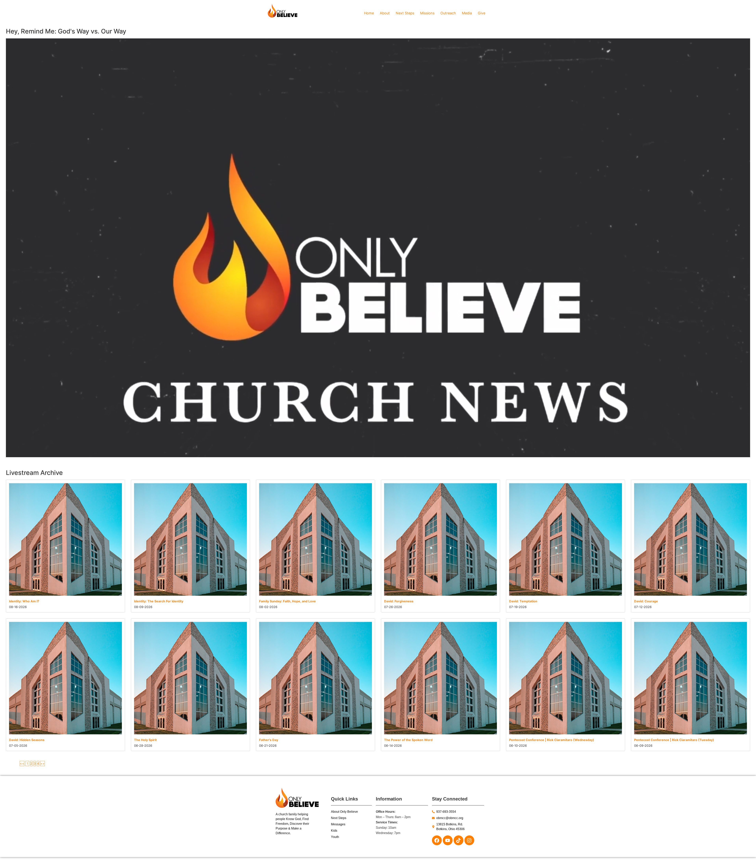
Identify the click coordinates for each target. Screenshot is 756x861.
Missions (427, 13)
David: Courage (646, 601)
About (385, 13)
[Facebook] (437, 840)
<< (22, 763)
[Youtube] (448, 840)
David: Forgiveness (398, 601)
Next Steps (405, 13)
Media (467, 13)
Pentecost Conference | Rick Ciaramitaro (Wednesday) (551, 740)
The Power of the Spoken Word (408, 740)
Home (369, 13)
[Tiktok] (458, 840)
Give (481, 13)
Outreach (448, 13)
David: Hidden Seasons (26, 740)
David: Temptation (523, 601)
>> (42, 763)
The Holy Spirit (145, 740)
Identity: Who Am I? (24, 601)
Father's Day (268, 740)
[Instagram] (469, 840)
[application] (378, 247)
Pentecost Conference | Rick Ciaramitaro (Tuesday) (674, 740)
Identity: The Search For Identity (158, 601)
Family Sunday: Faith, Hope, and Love (287, 601)
